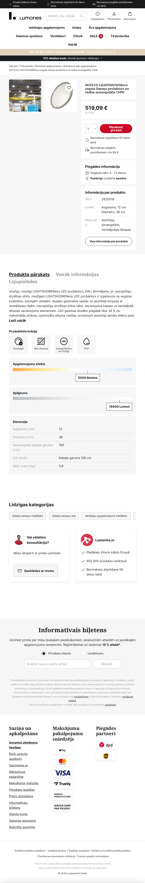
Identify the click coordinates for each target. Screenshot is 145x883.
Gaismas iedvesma (22, 821)
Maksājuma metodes (24, 783)
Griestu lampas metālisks (27, 516)
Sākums (13, 66)
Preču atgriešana (21, 796)
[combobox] (66, 16)
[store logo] (25, 16)
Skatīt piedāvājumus (99, 52)
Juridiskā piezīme (57, 850)
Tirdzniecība (26, 66)
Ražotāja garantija (22, 827)
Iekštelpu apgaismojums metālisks (106, 516)
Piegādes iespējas (22, 790)
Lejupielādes (23, 281)
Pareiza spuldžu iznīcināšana (93, 856)
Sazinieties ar (18, 765)
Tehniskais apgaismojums (48, 66)
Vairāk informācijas (77, 274)
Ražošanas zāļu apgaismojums (79, 66)
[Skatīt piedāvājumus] (72, 55)
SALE (94, 36)
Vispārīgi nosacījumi (79, 850)
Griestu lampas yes (64, 516)
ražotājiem (110, 704)
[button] (69, 88)
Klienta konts (18, 814)
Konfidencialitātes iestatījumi (30, 850)
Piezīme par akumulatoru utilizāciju (56, 856)
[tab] (29, 274)
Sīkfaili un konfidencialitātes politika (111, 850)
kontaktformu (81, 696)
